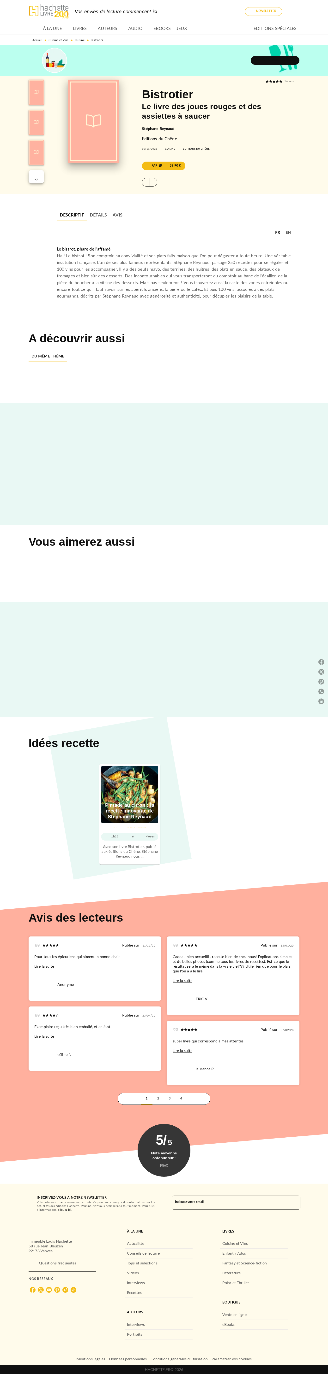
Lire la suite (44, 966)
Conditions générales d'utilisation (179, 1359)
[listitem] (33, 1290)
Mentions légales (90, 1359)
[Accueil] (49, 11)
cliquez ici (64, 1209)
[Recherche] (293, 11)
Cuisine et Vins (58, 40)
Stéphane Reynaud (158, 129)
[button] (263, 11)
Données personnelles (128, 1359)
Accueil (37, 40)
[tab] (34, 29)
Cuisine (80, 40)
